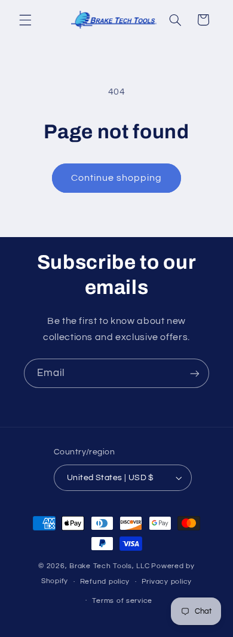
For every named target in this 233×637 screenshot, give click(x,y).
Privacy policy (167, 581)
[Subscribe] (195, 373)
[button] (25, 20)
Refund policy (105, 581)
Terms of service (122, 600)
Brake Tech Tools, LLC (109, 566)
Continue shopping (117, 178)
